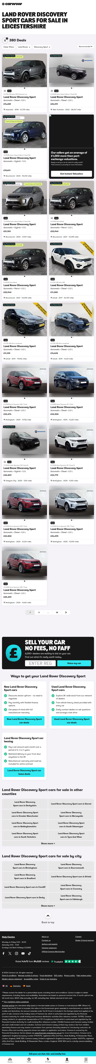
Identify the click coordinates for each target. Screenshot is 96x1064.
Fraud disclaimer (46, 975)
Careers (78, 937)
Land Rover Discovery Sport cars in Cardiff (24, 887)
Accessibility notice (31, 979)
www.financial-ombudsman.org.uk (48, 1033)
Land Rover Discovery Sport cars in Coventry (71, 887)
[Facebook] (4, 954)
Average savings (8, 1006)
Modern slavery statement (12, 979)
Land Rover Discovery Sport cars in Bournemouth (71, 866)
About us (45, 937)
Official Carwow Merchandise (53, 952)
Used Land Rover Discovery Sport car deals (72, 721)
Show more (47, 843)
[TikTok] (29, 954)
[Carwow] (12, 4)
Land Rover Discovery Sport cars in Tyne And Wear (71, 835)
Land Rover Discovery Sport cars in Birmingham (25, 866)
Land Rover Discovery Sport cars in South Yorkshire (25, 835)
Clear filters (9, 47)
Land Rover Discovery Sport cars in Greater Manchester (25, 814)
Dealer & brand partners (84, 940)
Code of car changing (48, 979)
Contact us (46, 940)
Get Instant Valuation (71, 174)
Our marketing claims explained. (16, 1002)
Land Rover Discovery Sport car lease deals (24, 772)
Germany (17, 986)
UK (7, 986)
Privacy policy (69, 975)
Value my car (74, 663)
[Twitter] (10, 954)
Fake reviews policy (83, 975)
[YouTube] (23, 954)
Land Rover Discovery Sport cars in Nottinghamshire (25, 825)
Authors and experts (49, 944)
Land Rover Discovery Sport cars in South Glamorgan (71, 825)
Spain (28, 986)
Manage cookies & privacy (28, 975)
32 (57, 612)
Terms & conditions (9, 975)
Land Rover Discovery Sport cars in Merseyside (71, 814)
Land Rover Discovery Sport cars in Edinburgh (71, 897)
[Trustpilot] (65, 961)
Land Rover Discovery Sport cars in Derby (25, 897)
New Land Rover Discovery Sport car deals (24, 721)
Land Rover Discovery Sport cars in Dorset (71, 804)
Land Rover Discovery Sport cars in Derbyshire (24, 804)
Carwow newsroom (49, 948)
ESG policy (58, 975)
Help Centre (8, 937)
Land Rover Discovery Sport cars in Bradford (25, 877)
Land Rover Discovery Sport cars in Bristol (71, 877)
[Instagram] (16, 954)
